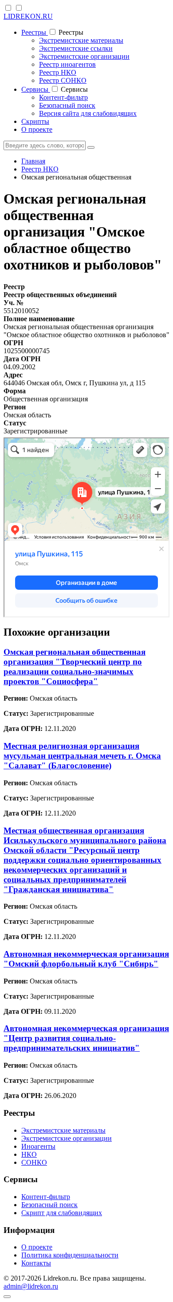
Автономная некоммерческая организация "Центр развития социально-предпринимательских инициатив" (86, 1038)
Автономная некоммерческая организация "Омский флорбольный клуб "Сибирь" (86, 958)
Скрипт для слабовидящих (61, 1212)
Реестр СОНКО (62, 80)
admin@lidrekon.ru (31, 1286)
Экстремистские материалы (81, 40)
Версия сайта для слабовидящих (88, 113)
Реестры (34, 32)
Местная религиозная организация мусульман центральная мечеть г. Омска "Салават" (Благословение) (82, 755)
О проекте (36, 129)
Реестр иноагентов (67, 64)
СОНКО (34, 1162)
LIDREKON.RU (28, 16)
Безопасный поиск (67, 105)
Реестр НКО (57, 72)
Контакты (36, 1263)
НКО (29, 1154)
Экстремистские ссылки (76, 48)
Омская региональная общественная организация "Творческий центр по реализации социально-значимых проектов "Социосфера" (74, 666)
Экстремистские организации (84, 56)
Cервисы (35, 89)
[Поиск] (90, 147)
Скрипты (35, 121)
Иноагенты (38, 1146)
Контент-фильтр (63, 97)
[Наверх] (7, 1296)
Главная (33, 161)
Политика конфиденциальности (69, 1255)
